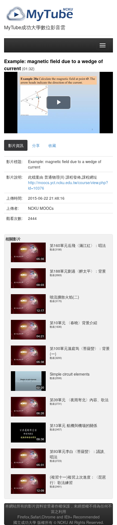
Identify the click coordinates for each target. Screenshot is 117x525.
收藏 (52, 145)
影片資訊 (15, 145)
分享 (36, 145)
